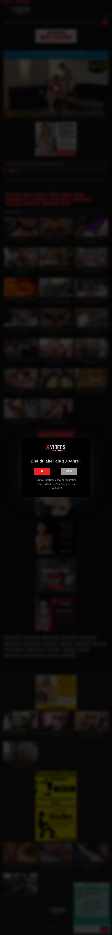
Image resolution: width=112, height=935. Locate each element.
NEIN (69, 471)
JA (42, 471)
